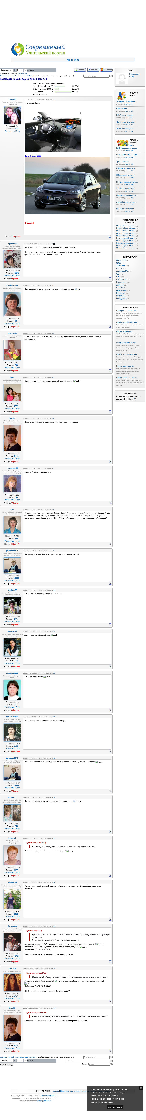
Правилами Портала (49, 1096)
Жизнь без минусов (124, 129)
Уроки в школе (122, 162)
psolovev (120, 285)
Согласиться (115, 1107)
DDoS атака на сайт (124, 115)
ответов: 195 (129, 178)
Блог (18, 131)
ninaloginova (121, 298)
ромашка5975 (122, 271)
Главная (55, 1091)
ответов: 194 (129, 157)
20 (54, 1008)
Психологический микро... (127, 155)
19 (54, 968)
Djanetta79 (120, 293)
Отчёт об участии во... (126, 226)
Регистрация (134, 74)
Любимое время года (125, 188)
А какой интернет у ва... (126, 202)
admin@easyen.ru (44, 1101)
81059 (118, 263)
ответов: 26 (129, 191)
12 (54, 673)
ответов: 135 (129, 150)
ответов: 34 (129, 124)
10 (54, 590)
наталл (119, 268)
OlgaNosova (22, 73)
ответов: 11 (128, 117)
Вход (131, 76)
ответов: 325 (129, 198)
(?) (135, 399)
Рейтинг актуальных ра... (127, 195)
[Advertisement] (72, 21)
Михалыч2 (120, 296)
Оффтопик (32, 76)
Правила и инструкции (69, 1091)
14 (54, 758)
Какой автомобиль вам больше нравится (51, 76)
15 (54, 797)
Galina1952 (120, 260)
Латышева (120, 266)
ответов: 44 (129, 164)
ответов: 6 (128, 104)
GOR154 (119, 288)
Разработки (10, 131)
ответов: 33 (129, 131)
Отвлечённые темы (21, 76)
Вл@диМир (121, 279)
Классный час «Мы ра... (126, 228)
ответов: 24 (129, 111)
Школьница (121, 282)
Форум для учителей (7, 76)
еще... (131, 98)
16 (54, 838)
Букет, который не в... (125, 238)
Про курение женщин (125, 209)
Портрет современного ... (127, 182)
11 (54, 631)
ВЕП (118, 277)
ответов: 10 (129, 171)
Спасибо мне (121, 108)
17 (54, 882)
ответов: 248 (129, 211)
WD (117, 274)
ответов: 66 (129, 204)
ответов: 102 (129, 184)
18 (54, 926)
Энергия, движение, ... (126, 243)
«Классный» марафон (125, 122)
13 (54, 717)
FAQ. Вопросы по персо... (127, 148)
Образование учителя (125, 175)
